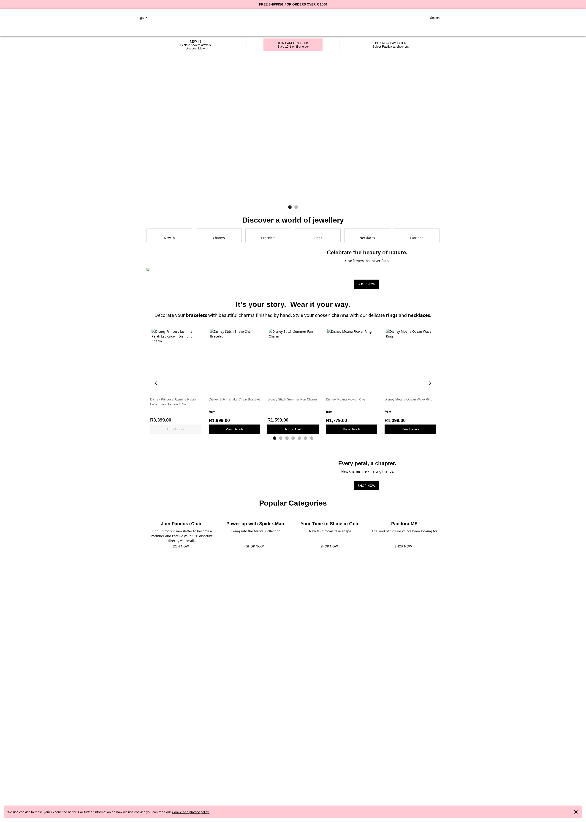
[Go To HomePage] (293, 18)
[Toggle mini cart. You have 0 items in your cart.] (448, 17)
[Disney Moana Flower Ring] (351, 360)
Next (429, 382)
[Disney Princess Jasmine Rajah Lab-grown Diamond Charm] (175, 360)
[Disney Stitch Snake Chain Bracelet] (234, 360)
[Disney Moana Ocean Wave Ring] (410, 360)
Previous (157, 382)
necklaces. (419, 315)
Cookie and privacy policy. (190, 812)
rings (392, 315)
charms (340, 315)
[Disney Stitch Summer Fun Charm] (293, 360)
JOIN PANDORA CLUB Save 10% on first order (293, 44)
